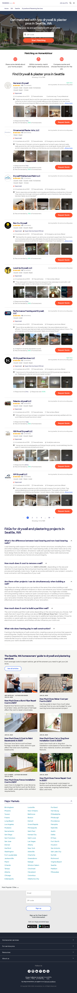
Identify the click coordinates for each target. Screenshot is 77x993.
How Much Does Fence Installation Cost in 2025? (20, 781)
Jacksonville (9, 858)
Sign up (38, 908)
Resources (6, 952)
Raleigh (30, 862)
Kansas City (32, 835)
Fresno (7, 818)
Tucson (7, 814)
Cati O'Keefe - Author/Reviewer (16, 775)
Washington (9, 852)
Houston (54, 845)
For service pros (8, 946)
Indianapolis (9, 879)
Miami (7, 862)
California (33, 978)
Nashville (54, 828)
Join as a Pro (64, 3)
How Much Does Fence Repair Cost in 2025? (55, 779)
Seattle (53, 865)
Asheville (31, 852)
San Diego (8, 835)
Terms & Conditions (49, 981)
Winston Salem (33, 865)
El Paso (53, 838)
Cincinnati (31, 869)
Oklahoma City (33, 879)
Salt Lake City (56, 852)
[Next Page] (54, 518)
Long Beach (9, 821)
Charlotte (31, 855)
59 (49, 518)
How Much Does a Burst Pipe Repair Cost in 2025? (20, 702)
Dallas (53, 835)
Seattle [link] (17, 8)
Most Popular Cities (9, 887)
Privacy (28, 978)
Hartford (8, 848)
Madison (54, 869)
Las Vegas (31, 841)
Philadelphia (55, 814)
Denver (7, 845)
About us (5, 959)
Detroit (30, 821)
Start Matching (38, 40)
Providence (55, 821)
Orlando (8, 865)
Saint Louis (32, 838)
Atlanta (7, 872)
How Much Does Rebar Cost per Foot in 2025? (54, 700)
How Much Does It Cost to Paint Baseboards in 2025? (19, 739)
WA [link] (12, 8)
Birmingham (9, 807)
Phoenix (8, 811)
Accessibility (48, 978)
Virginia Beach (56, 862)
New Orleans (33, 811)
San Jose (8, 841)
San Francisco (10, 838)
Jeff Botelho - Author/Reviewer (16, 695)
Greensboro (32, 858)
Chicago (8, 875)
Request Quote (63, 122)
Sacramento (9, 831)
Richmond (55, 858)
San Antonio (55, 848)
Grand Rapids (33, 824)
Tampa (7, 869)
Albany (30, 845)
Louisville (31, 807)
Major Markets (12, 801)
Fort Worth (55, 841)
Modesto (8, 828)
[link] (38, 86)
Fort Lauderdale (11, 855)
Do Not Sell (40, 978)
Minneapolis (32, 828)
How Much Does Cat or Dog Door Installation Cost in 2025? (54, 739)
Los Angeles (9, 824)
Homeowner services (10, 940)
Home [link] (6, 8)
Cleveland (31, 872)
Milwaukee (55, 872)
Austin (53, 831)
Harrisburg (55, 811)
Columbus (31, 875)
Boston (30, 818)
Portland (54, 807)
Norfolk (53, 855)
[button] (18, 111)
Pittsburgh (55, 818)
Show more (68, 103)
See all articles (13, 669)
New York (31, 848)
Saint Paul (31, 831)
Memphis (54, 824)
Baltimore (31, 814)
